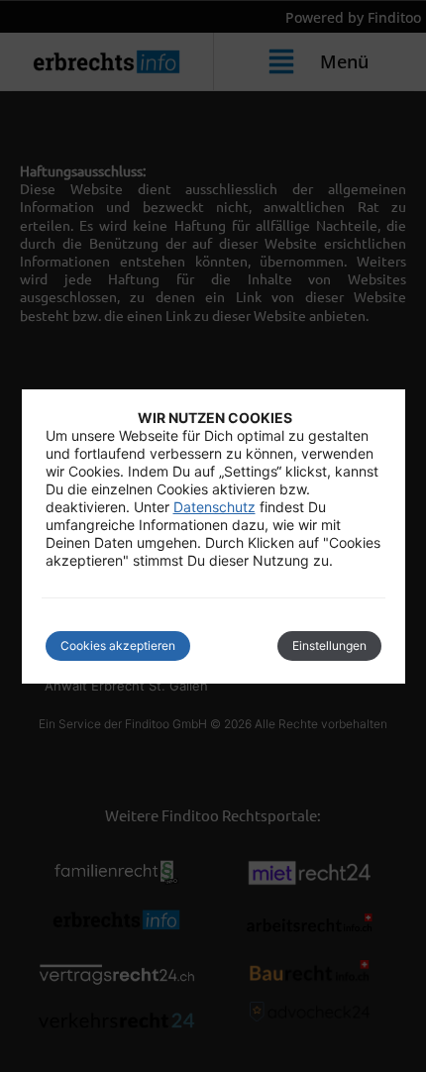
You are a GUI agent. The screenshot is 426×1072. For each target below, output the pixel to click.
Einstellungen (329, 645)
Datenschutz (214, 506)
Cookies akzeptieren (117, 645)
